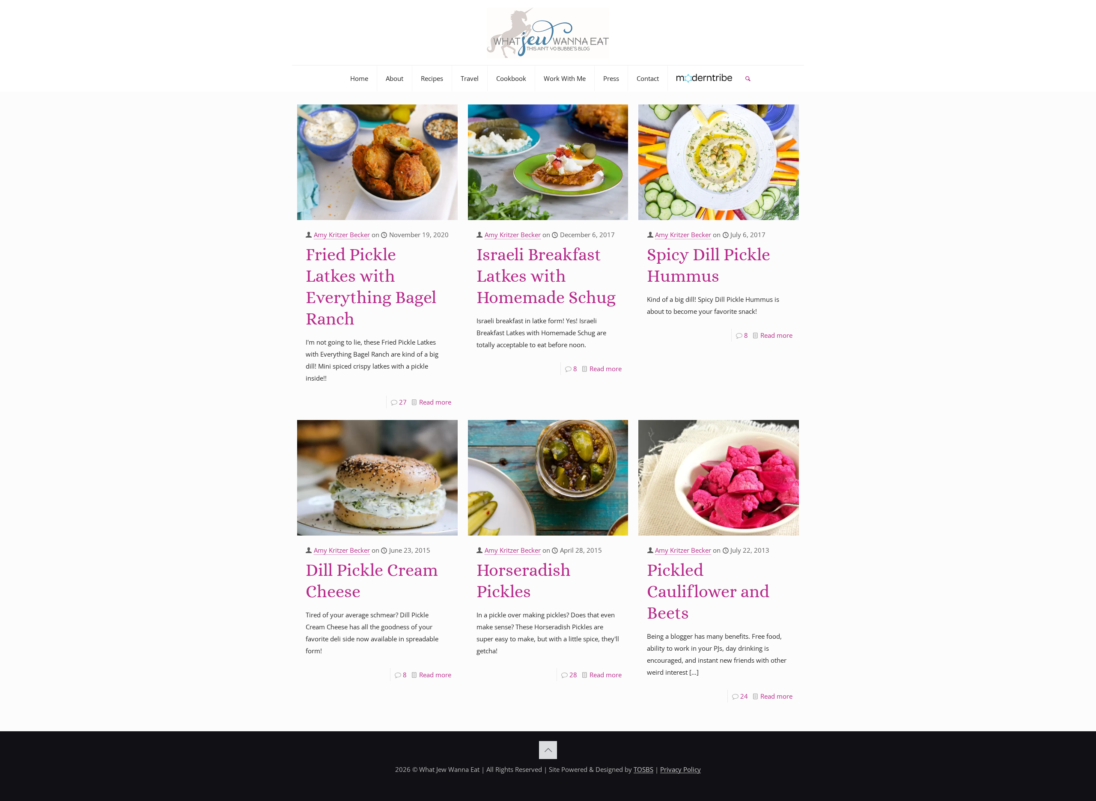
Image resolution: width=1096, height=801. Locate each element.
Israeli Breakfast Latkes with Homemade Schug (546, 276)
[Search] (747, 78)
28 (573, 674)
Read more (435, 402)
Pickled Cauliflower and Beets (708, 591)
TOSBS (643, 769)
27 (403, 402)
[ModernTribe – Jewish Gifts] (704, 78)
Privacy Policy (680, 769)
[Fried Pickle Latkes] (377, 162)
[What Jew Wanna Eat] (548, 32)
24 (744, 696)
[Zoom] (445, 114)
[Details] (445, 128)
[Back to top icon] (548, 750)
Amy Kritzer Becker (342, 234)
